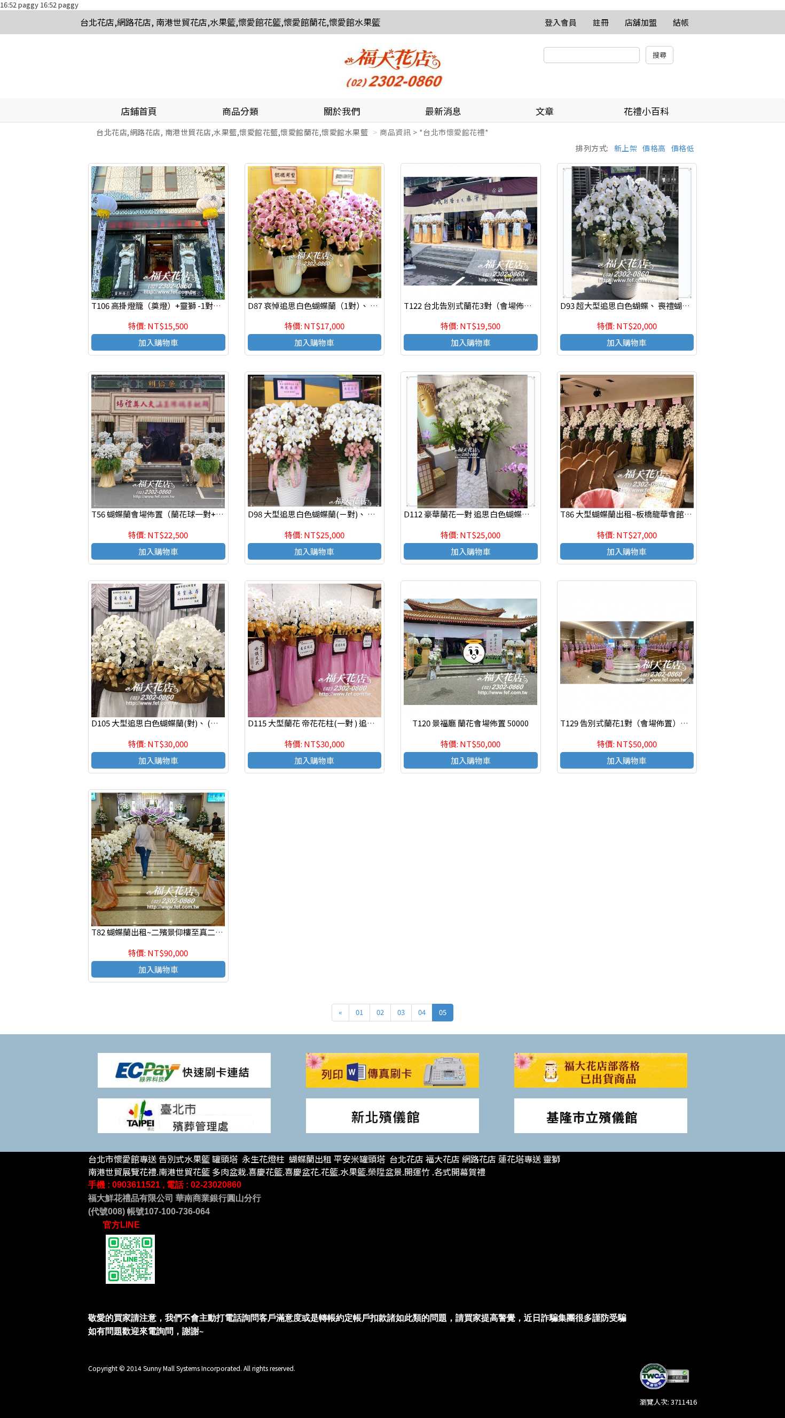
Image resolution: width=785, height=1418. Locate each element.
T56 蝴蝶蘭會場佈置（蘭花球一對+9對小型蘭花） (179, 514)
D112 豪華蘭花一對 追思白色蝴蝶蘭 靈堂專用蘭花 (491, 514)
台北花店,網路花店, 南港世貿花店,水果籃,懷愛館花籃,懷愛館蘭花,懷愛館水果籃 (230, 22)
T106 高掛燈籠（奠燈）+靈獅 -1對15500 (162, 305)
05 (442, 1012)
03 (401, 1012)
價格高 (654, 148)
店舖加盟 (641, 22)
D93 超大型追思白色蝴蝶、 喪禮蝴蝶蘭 (629, 305)
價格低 (683, 148)
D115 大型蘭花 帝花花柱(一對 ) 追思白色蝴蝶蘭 (331, 723)
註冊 (601, 22)
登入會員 (561, 22)
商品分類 (240, 111)
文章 (545, 111)
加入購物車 (158, 342)
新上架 (626, 148)
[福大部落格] (600, 1069)
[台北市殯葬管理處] (184, 1115)
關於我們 (342, 111)
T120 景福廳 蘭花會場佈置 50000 (470, 723)
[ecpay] (184, 1069)
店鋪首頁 (139, 111)
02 (380, 1012)
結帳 (681, 22)
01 (359, 1012)
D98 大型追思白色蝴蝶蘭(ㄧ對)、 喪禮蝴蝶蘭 (327, 514)
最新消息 (443, 111)
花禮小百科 (646, 111)
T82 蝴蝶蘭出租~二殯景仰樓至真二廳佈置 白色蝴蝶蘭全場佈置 (202, 931)
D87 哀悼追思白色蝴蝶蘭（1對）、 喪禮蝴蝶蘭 (329, 305)
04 (422, 1012)
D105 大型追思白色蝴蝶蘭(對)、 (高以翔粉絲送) (176, 723)
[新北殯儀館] (392, 1115)
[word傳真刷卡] (392, 1069)
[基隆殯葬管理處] (600, 1115)
